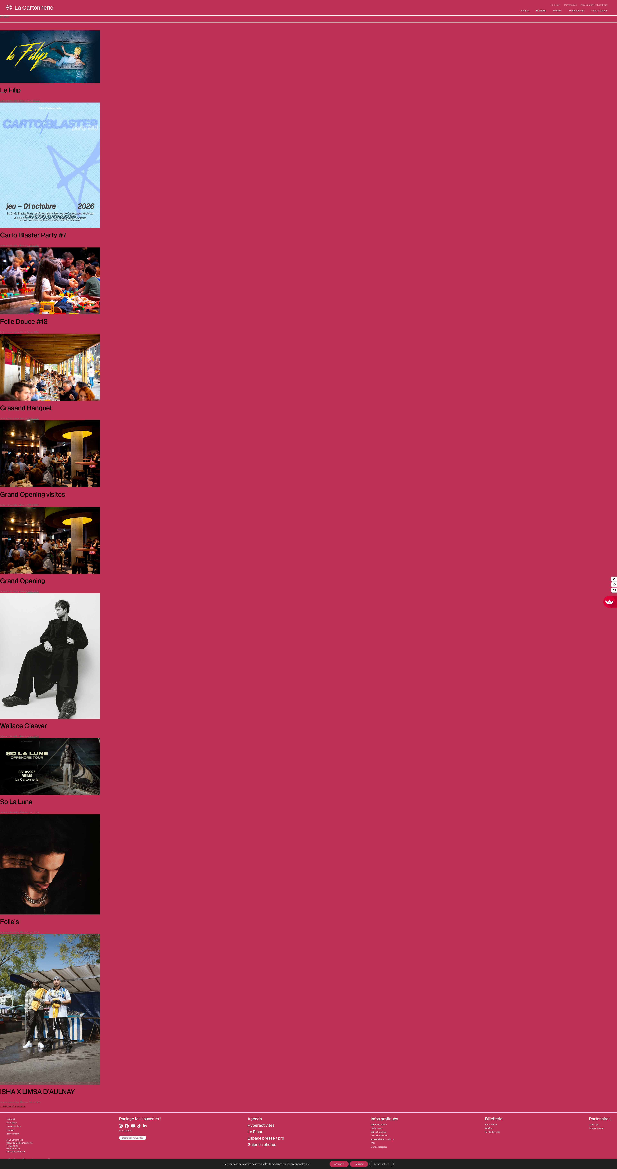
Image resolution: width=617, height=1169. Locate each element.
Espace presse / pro (265, 1139)
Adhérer (489, 1128)
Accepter (339, 1163)
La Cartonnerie (33, 8)
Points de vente (492, 1131)
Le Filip (10, 91)
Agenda (524, 10)
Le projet (555, 4)
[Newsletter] (614, 589)
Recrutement (12, 1133)
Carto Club (594, 1124)
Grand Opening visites (32, 495)
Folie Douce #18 (24, 322)
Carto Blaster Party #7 (33, 236)
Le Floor (557, 10)
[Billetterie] (614, 584)
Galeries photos (261, 1145)
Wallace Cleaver (23, 726)
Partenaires (570, 4)
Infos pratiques (599, 10)
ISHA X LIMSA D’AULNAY (38, 1092)
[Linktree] (614, 579)
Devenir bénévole (379, 1135)
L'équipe (10, 1130)
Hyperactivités (576, 10)
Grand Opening (22, 581)
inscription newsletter (132, 1137)
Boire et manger (378, 1131)
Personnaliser (381, 1163)
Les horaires (376, 1128)
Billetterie (541, 10)
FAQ (373, 1143)
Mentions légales (379, 1146)
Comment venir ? (379, 1124)
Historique (11, 1122)
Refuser (359, 1163)
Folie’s (9, 922)
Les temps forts (13, 1126)
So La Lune (16, 802)
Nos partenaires (596, 1128)
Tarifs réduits (491, 1124)
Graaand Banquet (26, 409)
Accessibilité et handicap (594, 4)
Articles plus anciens (12, 1106)
